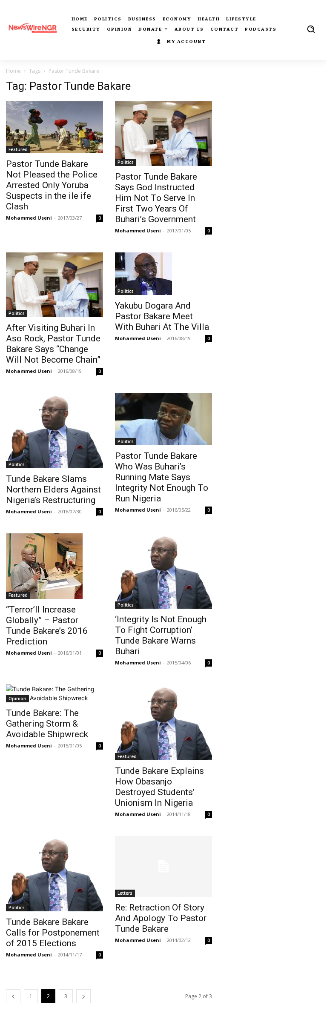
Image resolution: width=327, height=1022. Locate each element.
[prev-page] (13, 996)
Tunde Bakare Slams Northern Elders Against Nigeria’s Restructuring (53, 489)
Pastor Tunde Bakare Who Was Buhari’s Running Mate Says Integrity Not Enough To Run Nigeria (161, 477)
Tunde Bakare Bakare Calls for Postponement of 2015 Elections (53, 932)
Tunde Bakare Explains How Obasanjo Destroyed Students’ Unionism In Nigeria (159, 787)
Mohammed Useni (29, 218)
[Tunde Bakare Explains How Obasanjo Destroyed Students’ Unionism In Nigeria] (163, 722)
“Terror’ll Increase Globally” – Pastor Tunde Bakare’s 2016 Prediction (47, 625)
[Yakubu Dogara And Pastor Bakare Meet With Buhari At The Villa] (163, 273)
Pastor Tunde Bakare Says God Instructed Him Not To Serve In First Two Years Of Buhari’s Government (156, 198)
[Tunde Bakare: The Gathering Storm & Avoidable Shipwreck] (54, 693)
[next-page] (83, 996)
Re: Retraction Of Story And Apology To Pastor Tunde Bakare (161, 918)
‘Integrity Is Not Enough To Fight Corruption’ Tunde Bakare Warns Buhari (161, 635)
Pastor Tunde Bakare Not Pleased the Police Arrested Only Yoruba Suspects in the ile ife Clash (52, 185)
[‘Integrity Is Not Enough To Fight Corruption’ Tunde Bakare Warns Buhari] (163, 571)
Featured (18, 149)
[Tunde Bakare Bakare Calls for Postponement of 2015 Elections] (54, 873)
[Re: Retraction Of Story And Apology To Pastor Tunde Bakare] (163, 866)
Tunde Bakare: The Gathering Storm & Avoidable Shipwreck (47, 723)
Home (13, 70)
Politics (126, 162)
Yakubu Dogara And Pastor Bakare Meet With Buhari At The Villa (162, 316)
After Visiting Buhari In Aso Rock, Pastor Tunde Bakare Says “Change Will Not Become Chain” (53, 344)
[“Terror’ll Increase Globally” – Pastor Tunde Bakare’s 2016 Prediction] (54, 566)
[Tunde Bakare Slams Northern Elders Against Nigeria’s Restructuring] (54, 430)
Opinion (17, 698)
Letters (125, 893)
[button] (311, 29)
